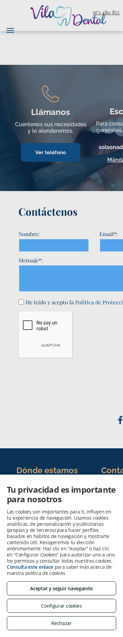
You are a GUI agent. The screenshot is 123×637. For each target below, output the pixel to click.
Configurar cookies (61, 606)
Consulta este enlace (30, 567)
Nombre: (29, 233)
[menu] (10, 30)
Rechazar (61, 623)
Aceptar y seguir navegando (61, 588)
